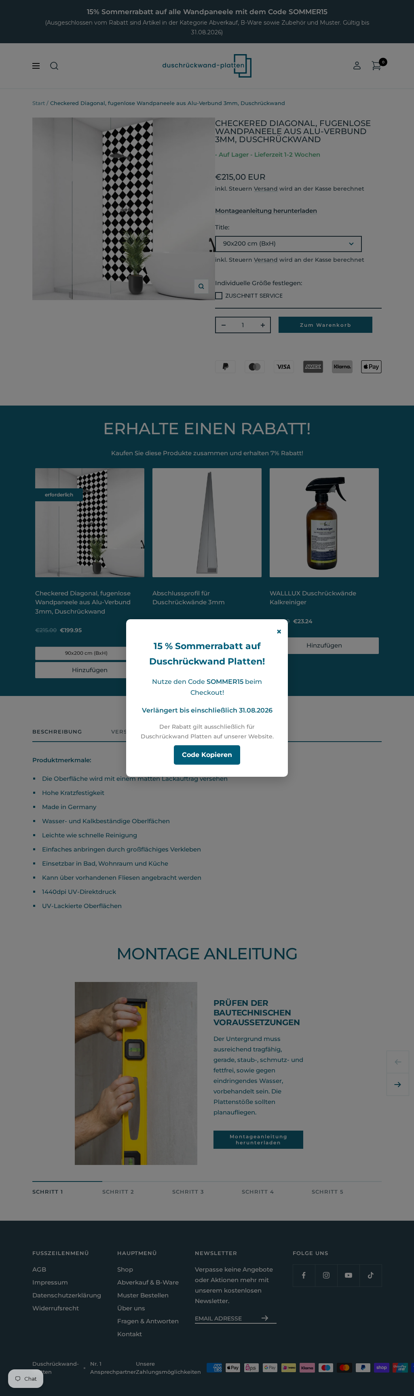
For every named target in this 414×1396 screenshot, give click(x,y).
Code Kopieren (207, 755)
